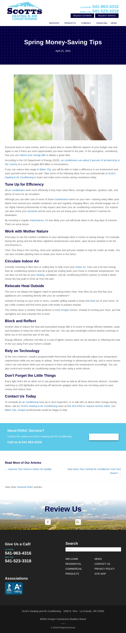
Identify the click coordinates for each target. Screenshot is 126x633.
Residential (73, 563)
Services (54, 23)
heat (92, 300)
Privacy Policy (104, 568)
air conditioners (16, 190)
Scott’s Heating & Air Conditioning (39, 406)
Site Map (100, 573)
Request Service (107, 16)
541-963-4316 (99, 6)
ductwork (32, 211)
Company (86, 23)
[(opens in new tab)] (48, 522)
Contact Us (102, 563)
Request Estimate (82, 16)
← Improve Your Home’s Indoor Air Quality (28, 469)
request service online (98, 406)
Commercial (73, 568)
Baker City (45, 169)
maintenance (62, 199)
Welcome (71, 559)
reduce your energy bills (32, 155)
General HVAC (25, 487)
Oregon (65, 310)
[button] (61, 23)
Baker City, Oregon (15, 410)
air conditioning (30, 402)
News (114, 23)
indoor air (81, 267)
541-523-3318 (99, 11)
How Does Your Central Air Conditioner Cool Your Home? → (94, 471)
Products (70, 23)
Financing (101, 23)
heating (40, 275)
